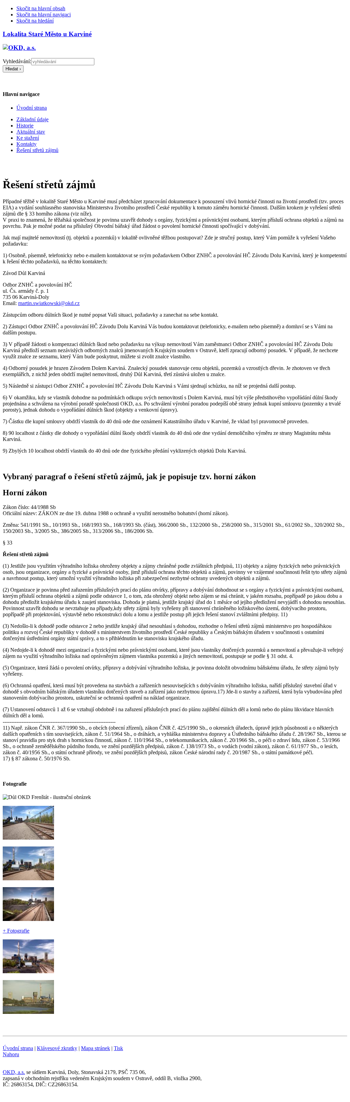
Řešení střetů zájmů (37, 150)
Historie (24, 125)
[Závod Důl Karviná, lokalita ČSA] (28, 838)
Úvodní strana (18, 1048)
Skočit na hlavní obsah (40, 8)
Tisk (118, 1048)
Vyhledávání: (17, 61)
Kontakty (26, 144)
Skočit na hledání (35, 21)
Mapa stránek (95, 1048)
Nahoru (11, 1054)
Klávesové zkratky (57, 1048)
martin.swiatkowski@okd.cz (49, 303)
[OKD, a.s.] (19, 47)
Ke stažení (27, 138)
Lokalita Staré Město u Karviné (47, 34)
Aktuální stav (30, 132)
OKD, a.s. (14, 1072)
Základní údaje (32, 119)
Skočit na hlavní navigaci (43, 14)
